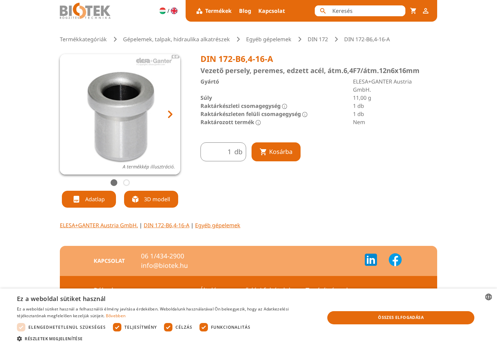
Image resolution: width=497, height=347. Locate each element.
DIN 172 (318, 39)
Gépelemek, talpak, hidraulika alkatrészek (176, 39)
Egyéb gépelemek (268, 39)
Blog (245, 11)
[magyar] (162, 10)
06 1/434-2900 (162, 256)
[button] (166, 338)
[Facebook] (395, 261)
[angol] (174, 10)
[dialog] (248, 317)
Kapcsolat (271, 11)
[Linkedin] (375, 261)
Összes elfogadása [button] (401, 317)
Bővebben (115, 316)
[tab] (114, 183)
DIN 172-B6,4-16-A (166, 225)
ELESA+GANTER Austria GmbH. (99, 225)
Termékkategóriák (83, 39)
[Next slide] (170, 114)
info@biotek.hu (164, 265)
